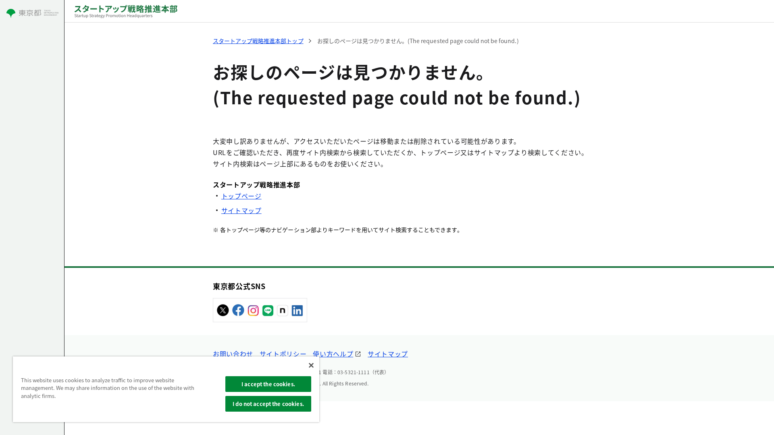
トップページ (241, 196)
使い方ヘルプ (333, 353)
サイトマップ (241, 210)
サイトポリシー (283, 353)
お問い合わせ (233, 353)
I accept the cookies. (268, 384)
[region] (166, 389)
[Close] (311, 365)
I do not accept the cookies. (268, 404)
